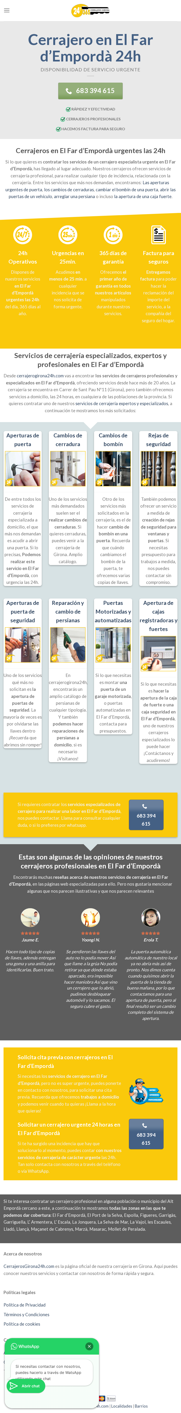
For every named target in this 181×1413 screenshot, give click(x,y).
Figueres (148, 1215)
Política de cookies (22, 1324)
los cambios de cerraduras (69, 189)
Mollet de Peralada (126, 1229)
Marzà (81, 1229)
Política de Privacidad (24, 1304)
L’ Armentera (39, 1222)
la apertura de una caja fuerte (143, 196)
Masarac (97, 1229)
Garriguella (14, 1222)
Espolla (131, 1215)
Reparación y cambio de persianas (68, 611)
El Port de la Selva (104, 1215)
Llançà (22, 1229)
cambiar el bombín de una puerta (127, 189)
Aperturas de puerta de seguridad (22, 611)
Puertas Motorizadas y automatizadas (113, 611)
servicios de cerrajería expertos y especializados (121, 403)
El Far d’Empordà (68, 1215)
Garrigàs (167, 1215)
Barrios (141, 1406)
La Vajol (138, 1222)
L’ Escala (62, 1222)
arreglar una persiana (74, 196)
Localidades (121, 1406)
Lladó (9, 1229)
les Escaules (159, 1222)
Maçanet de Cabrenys (52, 1229)
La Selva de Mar (113, 1222)
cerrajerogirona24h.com (40, 375)
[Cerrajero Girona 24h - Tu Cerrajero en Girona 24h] (90, 10)
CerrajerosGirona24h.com (29, 1266)
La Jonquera (84, 1222)
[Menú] (7, 10)
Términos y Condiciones (26, 1314)
